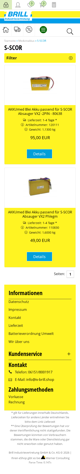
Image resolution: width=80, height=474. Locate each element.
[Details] (39, 159)
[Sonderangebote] (29, 29)
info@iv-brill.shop (40, 379)
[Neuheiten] (17, 29)
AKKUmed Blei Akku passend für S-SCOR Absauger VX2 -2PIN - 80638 (40, 111)
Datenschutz (19, 301)
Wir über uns (19, 341)
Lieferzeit (16, 325)
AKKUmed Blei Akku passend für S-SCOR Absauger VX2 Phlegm (40, 214)
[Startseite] (6, 29)
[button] (39, 153)
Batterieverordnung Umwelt (31, 333)
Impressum (18, 309)
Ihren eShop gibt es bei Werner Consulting (40, 458)
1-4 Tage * (50, 120)
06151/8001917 (40, 372)
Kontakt (15, 317)
